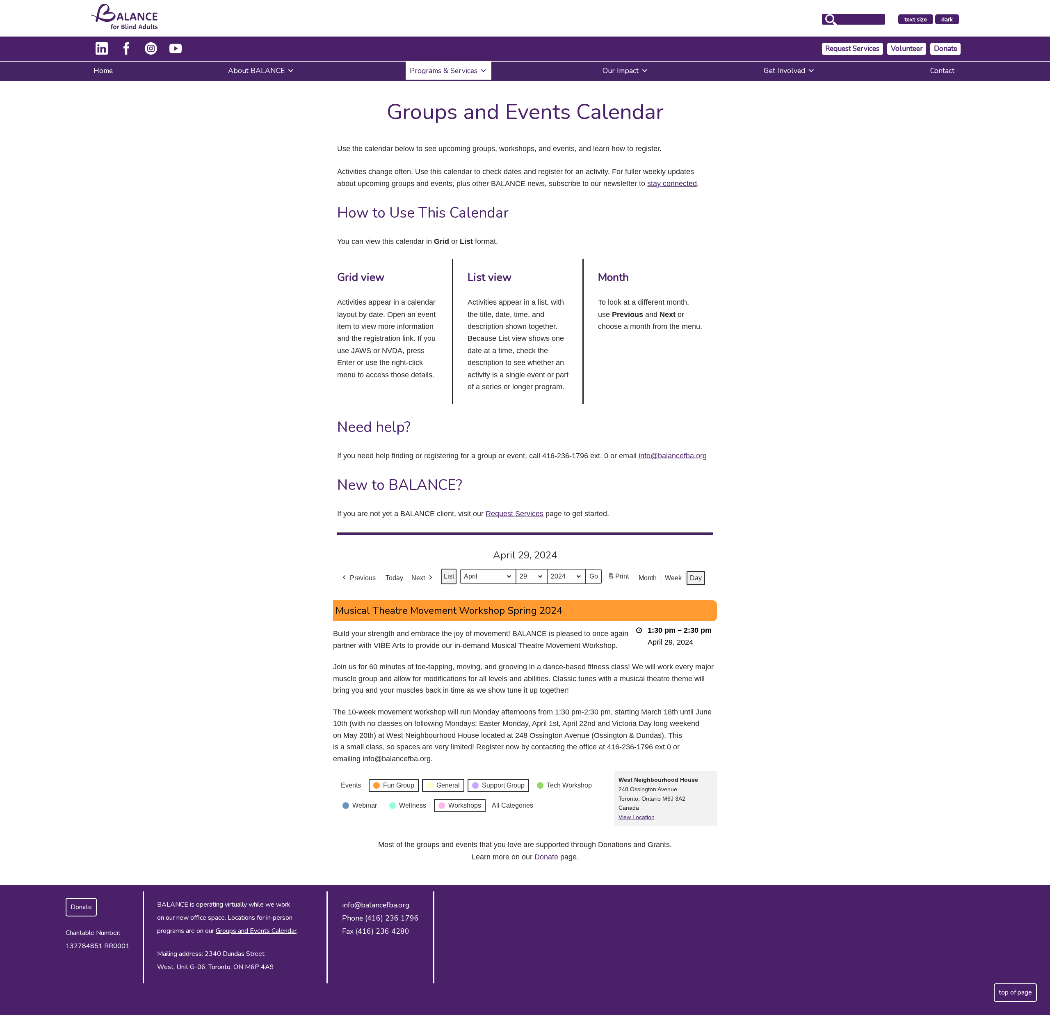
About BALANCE (256, 71)
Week (673, 577)
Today (394, 577)
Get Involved (784, 71)
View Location (637, 817)
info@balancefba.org (673, 456)
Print (618, 579)
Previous (363, 577)
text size (915, 19)
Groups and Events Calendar (256, 930)
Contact (942, 71)
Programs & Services (443, 71)
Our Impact (621, 71)
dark (950, 20)
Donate (945, 48)
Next (418, 577)
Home (103, 71)
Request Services (852, 48)
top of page (1015, 992)
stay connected (672, 183)
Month (648, 577)
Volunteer (907, 48)
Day (696, 577)
